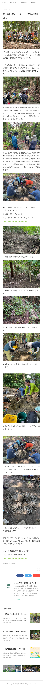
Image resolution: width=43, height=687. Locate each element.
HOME (4, 2)
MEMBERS (24, 2)
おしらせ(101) (12, 563)
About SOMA (13, 2)
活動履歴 (33, 2)
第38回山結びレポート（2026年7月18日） (18, 631)
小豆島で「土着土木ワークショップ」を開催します (21, 614)
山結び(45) (5, 563)
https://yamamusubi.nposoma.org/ (15, 221)
